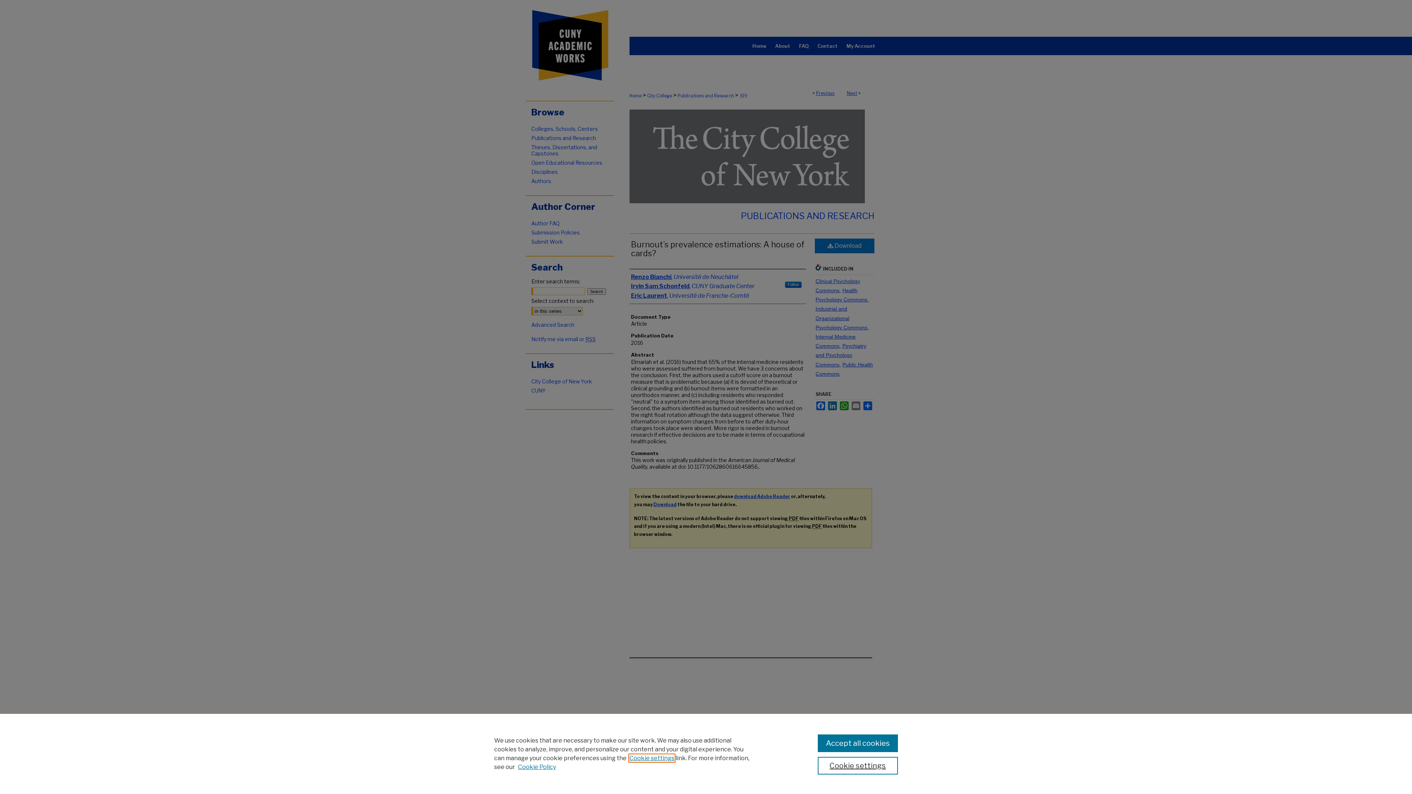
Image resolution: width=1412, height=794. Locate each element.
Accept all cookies (858, 743)
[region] (706, 753)
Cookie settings (652, 758)
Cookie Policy (537, 766)
